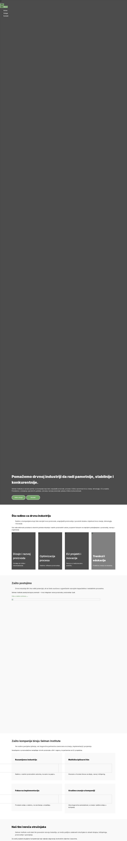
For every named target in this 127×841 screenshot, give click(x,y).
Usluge (5, 13)
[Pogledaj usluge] (23, 558)
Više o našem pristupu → (20, 596)
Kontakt (5, 16)
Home (5, 10)
